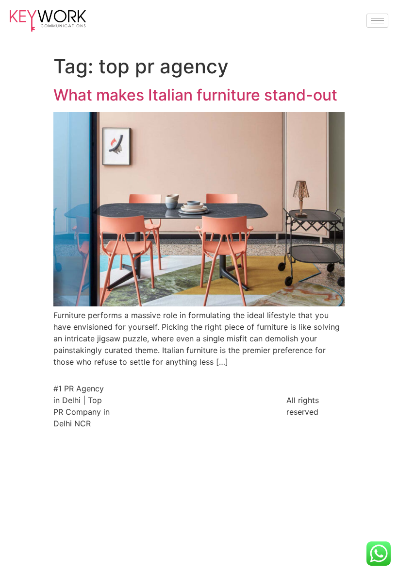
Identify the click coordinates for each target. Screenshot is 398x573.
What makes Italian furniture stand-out (195, 94)
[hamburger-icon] (377, 21)
